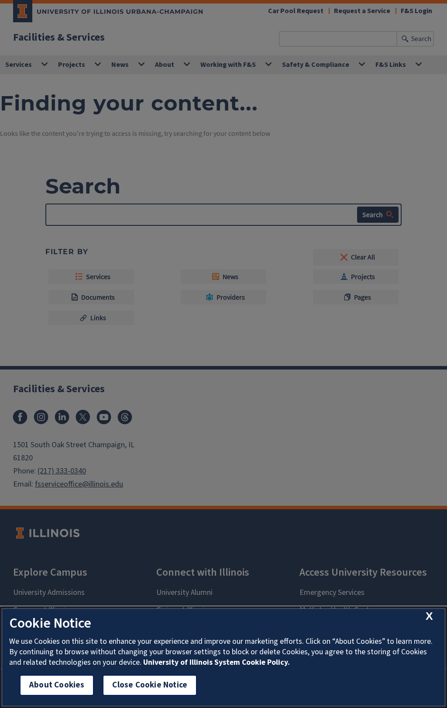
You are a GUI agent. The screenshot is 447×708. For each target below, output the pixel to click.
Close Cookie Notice (149, 685)
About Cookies (56, 685)
